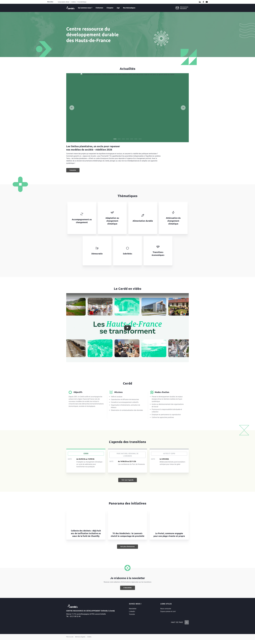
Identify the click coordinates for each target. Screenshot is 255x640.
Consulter (74, 170)
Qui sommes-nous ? (85, 8)
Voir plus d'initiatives (127, 546)
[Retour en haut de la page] (187, 622)
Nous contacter (165, 609)
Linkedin (132, 611)
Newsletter (132, 609)
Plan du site (69, 637)
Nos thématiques (129, 8)
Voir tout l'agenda (128, 480)
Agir (118, 8)
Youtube (132, 614)
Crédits (89, 637)
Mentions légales (80, 637)
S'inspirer (110, 8)
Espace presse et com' (168, 611)
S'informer (99, 8)
